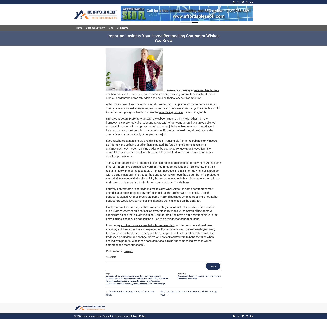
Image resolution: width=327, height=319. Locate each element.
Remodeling (182, 278)
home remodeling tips (136, 281)
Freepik (128, 251)
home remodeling (136, 278)
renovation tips (159, 283)
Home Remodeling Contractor (156, 278)
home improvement (152, 276)
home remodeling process (116, 281)
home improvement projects (117, 278)
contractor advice (113, 276)
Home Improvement (213, 276)
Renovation (192, 278)
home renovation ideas (115, 283)
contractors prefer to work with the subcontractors (145, 118)
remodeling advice (144, 283)
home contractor (127, 276)
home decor (139, 276)
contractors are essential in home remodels (147, 225)
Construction (183, 276)
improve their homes (206, 90)
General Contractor (196, 276)
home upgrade (131, 283)
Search (213, 266)
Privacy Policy (138, 316)
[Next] (251, 14)
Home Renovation (153, 281)
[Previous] (122, 14)
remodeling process (171, 112)
